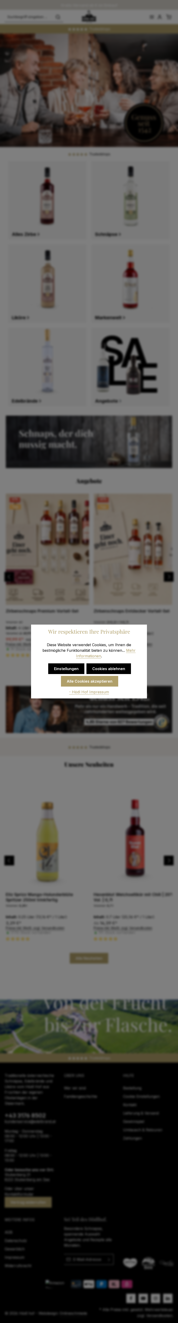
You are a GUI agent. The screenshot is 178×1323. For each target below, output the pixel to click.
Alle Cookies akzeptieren (89, 681)
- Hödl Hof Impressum (89, 692)
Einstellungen (66, 668)
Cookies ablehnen (108, 668)
